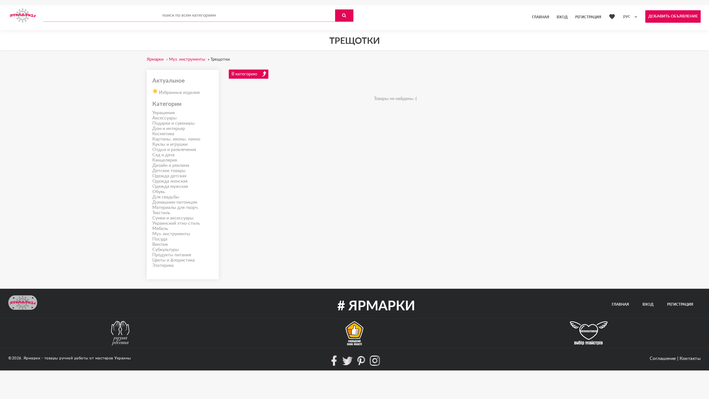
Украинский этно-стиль (176, 223)
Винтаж (160, 244)
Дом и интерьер (168, 128)
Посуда (159, 239)
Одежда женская (169, 181)
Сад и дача (163, 155)
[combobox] (631, 16)
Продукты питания (171, 255)
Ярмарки (32, 358)
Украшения (163, 113)
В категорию (244, 74)
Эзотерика (163, 265)
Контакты (690, 358)
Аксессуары (164, 118)
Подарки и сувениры (173, 123)
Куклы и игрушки (169, 144)
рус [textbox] (626, 16)
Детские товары (169, 170)
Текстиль (161, 213)
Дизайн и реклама (170, 165)
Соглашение (663, 358)
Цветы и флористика (173, 260)
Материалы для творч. (175, 207)
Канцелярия (164, 160)
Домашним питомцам (174, 202)
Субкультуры (165, 249)
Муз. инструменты (171, 234)
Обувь (158, 192)
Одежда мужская (170, 186)
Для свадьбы (165, 197)
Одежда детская (169, 176)
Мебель (160, 228)
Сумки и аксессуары (173, 218)
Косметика (163, 134)
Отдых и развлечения (174, 149)
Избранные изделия (179, 92)
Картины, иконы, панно (176, 139)
